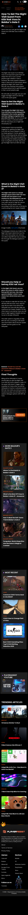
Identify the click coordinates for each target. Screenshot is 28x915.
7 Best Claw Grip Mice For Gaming (13, 792)
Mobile (17, 858)
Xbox (16, 870)
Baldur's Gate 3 (9, 8)
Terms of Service (6, 848)
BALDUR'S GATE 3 (8, 468)
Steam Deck (19, 873)
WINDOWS (3, 789)
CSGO (5, 592)
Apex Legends (5, 875)
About (3, 845)
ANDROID (5, 639)
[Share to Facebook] (19, 26)
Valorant (4, 858)
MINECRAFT (4, 720)
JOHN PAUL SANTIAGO (8, 25)
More (3, 878)
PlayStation (18, 867)
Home (3, 8)
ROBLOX (3, 764)
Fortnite (3, 872)
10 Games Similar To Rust (10, 723)
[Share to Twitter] (22, 26)
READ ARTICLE (20, 414)
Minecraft (4, 864)
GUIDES (3, 742)
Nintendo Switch (20, 864)
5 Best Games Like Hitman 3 (11, 745)
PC (16, 861)
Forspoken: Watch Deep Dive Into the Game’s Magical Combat (13, 543)
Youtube (4, 886)
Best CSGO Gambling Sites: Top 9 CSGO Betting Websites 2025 (13, 644)
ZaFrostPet (14, 228)
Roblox (3, 861)
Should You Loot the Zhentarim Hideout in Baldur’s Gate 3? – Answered (13, 368)
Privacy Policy (5, 851)
